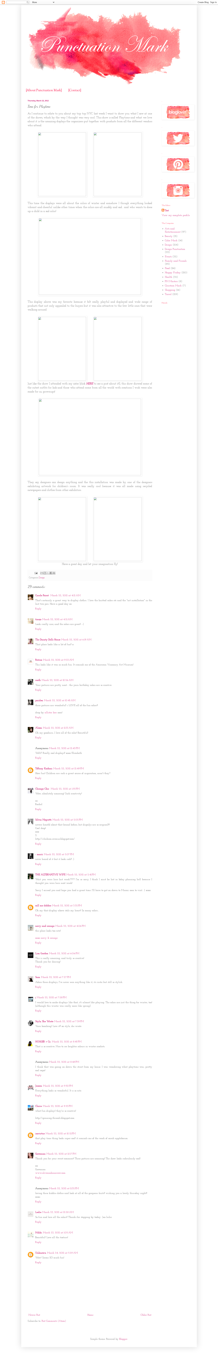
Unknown (40, 1253)
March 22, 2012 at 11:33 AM (58, 728)
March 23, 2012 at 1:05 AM (58, 1232)
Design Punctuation (175, 249)
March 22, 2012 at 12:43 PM (64, 748)
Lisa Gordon (41, 953)
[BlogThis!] (44, 573)
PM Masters (171, 281)
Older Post (146, 1315)
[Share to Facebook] (51, 573)
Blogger (123, 1339)
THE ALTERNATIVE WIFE (50, 874)
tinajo (38, 619)
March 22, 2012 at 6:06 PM (64, 953)
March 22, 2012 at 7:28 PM (52, 997)
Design (42, 578)
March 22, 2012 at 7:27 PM (56, 977)
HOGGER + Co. (43, 1041)
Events (168, 256)
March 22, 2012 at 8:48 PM (64, 1062)
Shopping (170, 290)
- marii (39, 854)
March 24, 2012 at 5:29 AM (62, 1253)
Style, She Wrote (44, 1021)
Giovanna (40, 1154)
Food (167, 268)
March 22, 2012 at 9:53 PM (57, 1106)
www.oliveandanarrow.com (50, 1173)
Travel (168, 294)
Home (90, 1315)
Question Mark (173, 285)
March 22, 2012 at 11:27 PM (61, 1154)
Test (167, 210)
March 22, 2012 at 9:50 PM (58, 1086)
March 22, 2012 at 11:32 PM (64, 1188)
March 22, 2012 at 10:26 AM (57, 680)
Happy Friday (173, 272)
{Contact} (74, 90)
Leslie (38, 1212)
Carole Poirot (42, 595)
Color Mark (171, 240)
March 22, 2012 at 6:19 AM (76, 639)
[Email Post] (36, 573)
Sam (37, 977)
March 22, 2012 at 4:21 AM (57, 619)
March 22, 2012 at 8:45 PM (67, 1041)
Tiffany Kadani (43, 768)
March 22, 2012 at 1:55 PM (65, 789)
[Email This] (41, 573)
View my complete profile (176, 215)
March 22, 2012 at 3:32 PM (67, 905)
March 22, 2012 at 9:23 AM (58, 660)
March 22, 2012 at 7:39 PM (69, 1021)
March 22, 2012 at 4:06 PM (70, 926)
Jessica (38, 1086)
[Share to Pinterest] (54, 573)
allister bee (51, 712)
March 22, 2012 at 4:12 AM (65, 595)
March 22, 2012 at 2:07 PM (59, 854)
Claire (38, 1106)
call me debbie (43, 905)
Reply (38, 608)
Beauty (169, 236)
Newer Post (34, 1315)
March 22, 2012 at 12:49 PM (68, 768)
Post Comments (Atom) (54, 1321)
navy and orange (44, 926)
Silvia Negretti (43, 820)
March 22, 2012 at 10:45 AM (59, 700)
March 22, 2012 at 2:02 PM (68, 820)
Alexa (38, 728)
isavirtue (40, 1133)
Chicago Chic (42, 789)
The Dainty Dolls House (47, 639)
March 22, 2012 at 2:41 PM (81, 874)
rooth (38, 680)
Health (168, 277)
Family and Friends (176, 261)
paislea (39, 700)
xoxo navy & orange (46, 938)
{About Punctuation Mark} (44, 90)
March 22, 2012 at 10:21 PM (61, 1133)
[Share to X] (47, 573)
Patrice (38, 660)
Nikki (38, 1232)
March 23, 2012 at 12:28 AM (58, 1212)
